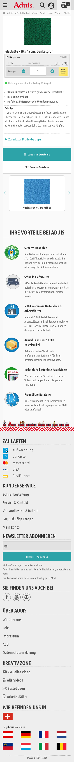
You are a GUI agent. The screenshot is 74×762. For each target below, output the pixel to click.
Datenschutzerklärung (19, 652)
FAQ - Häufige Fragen (18, 518)
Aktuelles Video (19, 671)
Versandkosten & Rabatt (20, 510)
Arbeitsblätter (17, 696)
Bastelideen (16, 688)
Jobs (6, 627)
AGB (6, 644)
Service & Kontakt (15, 502)
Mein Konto (11, 527)
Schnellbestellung (16, 494)
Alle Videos (15, 680)
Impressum (11, 636)
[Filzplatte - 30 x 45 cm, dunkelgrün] (37, 31)
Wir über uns (12, 619)
